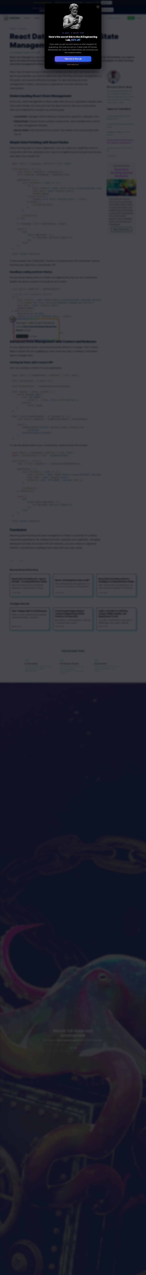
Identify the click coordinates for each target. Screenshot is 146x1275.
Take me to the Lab (73, 59)
